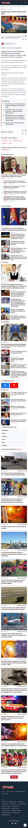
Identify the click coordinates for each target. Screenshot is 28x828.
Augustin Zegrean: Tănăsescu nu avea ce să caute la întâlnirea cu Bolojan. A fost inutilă (15, 192)
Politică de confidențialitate (20, 791)
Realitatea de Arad (5, 803)
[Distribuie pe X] (25, 39)
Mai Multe (14, 777)
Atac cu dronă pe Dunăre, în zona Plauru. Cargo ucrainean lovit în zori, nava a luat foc (15, 181)
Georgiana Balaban (22, 524)
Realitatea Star (20, 801)
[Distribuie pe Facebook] (25, 36)
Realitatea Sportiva (12, 801)
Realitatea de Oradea (6, 814)
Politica (3, 178)
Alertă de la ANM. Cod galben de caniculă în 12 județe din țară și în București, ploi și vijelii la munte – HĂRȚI (13, 662)
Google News (5, 149)
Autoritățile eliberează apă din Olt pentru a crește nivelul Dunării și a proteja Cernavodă (19, 366)
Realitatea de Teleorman (6, 806)
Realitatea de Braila (16, 812)
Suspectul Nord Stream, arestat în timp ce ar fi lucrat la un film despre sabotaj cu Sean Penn (19, 258)
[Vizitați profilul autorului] (2, 37)
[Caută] (21, 2)
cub (10, 140)
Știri (6, 6)
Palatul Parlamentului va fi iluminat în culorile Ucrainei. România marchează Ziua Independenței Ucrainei (18, 236)
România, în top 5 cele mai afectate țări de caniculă (14, 123)
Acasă (3, 6)
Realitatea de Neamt (15, 37)
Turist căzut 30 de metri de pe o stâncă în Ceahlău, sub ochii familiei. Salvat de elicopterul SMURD (13, 581)
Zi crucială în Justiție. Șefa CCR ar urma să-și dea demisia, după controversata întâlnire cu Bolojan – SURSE (13, 176)
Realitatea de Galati (22, 803)
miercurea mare (18, 140)
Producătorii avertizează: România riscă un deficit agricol (17, 360)
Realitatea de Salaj (15, 808)
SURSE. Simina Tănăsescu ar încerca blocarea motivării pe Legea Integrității (18, 318)
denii (10, 143)
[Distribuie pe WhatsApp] (22, 39)
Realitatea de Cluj (13, 803)
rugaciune (4, 140)
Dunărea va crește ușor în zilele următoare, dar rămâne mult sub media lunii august (13, 608)
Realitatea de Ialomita (6, 810)
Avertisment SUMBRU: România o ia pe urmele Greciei (19, 352)
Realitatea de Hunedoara (6, 812)
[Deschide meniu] (25, 2)
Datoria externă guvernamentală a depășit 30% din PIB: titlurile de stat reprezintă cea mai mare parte (13, 346)
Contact (3, 791)
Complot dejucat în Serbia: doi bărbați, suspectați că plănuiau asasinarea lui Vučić (15, 105)
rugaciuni (4, 143)
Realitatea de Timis (16, 806)
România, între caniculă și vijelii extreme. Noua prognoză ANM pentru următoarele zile (14, 744)
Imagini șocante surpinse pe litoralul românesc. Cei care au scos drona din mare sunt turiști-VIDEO (13, 635)
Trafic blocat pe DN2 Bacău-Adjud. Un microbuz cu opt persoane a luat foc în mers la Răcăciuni (14, 554)
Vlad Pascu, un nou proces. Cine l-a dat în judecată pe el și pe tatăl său (14, 187)
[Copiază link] (22, 36)
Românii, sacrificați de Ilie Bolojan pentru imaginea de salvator (18, 311)
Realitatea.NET (4, 801)
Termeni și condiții (9, 791)
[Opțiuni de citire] (25, 825)
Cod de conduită (5, 793)
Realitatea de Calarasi (6, 808)
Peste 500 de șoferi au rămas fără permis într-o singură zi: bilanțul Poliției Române (13, 111)
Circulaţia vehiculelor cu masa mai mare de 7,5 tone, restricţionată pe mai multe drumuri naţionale (18, 250)
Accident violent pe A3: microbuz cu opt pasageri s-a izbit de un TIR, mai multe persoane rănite (12, 718)
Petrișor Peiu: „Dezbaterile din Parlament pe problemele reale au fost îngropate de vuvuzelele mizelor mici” (18, 294)
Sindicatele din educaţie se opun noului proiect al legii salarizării (18, 243)
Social (10, 6)
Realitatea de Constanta (16, 810)
